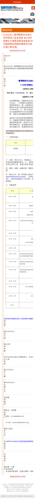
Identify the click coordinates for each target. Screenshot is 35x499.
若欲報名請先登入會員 (17, 50)
